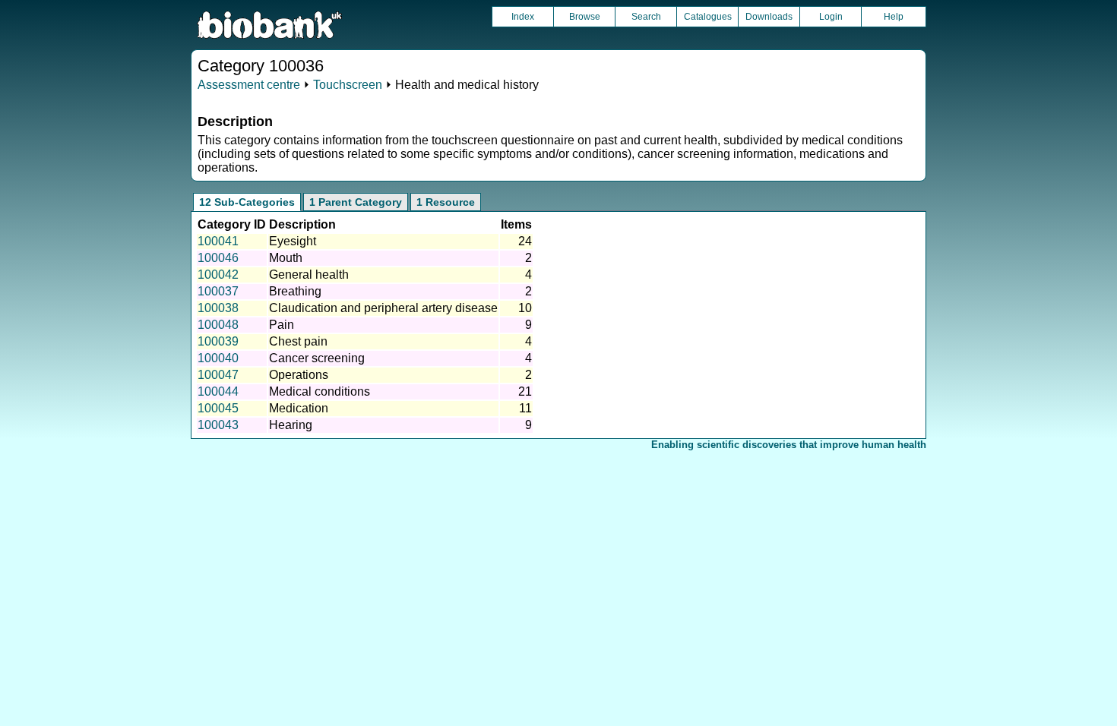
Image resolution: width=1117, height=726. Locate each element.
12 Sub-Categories (247, 202)
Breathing (295, 291)
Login (831, 16)
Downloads (769, 16)
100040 (218, 358)
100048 (218, 324)
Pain (281, 324)
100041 (218, 241)
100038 (218, 307)
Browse (584, 16)
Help (893, 16)
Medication (298, 408)
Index (522, 16)
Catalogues (708, 16)
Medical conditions (319, 391)
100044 (218, 391)
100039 (218, 341)
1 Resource (445, 202)
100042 (218, 274)
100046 (218, 257)
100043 (218, 424)
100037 (218, 291)
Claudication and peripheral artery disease (383, 307)
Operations (298, 374)
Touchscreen (347, 84)
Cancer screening (317, 358)
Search (646, 16)
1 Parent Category (355, 202)
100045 (218, 408)
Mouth (285, 257)
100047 (218, 374)
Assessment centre (249, 84)
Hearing (290, 424)
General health (309, 274)
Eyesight (292, 241)
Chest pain (298, 341)
